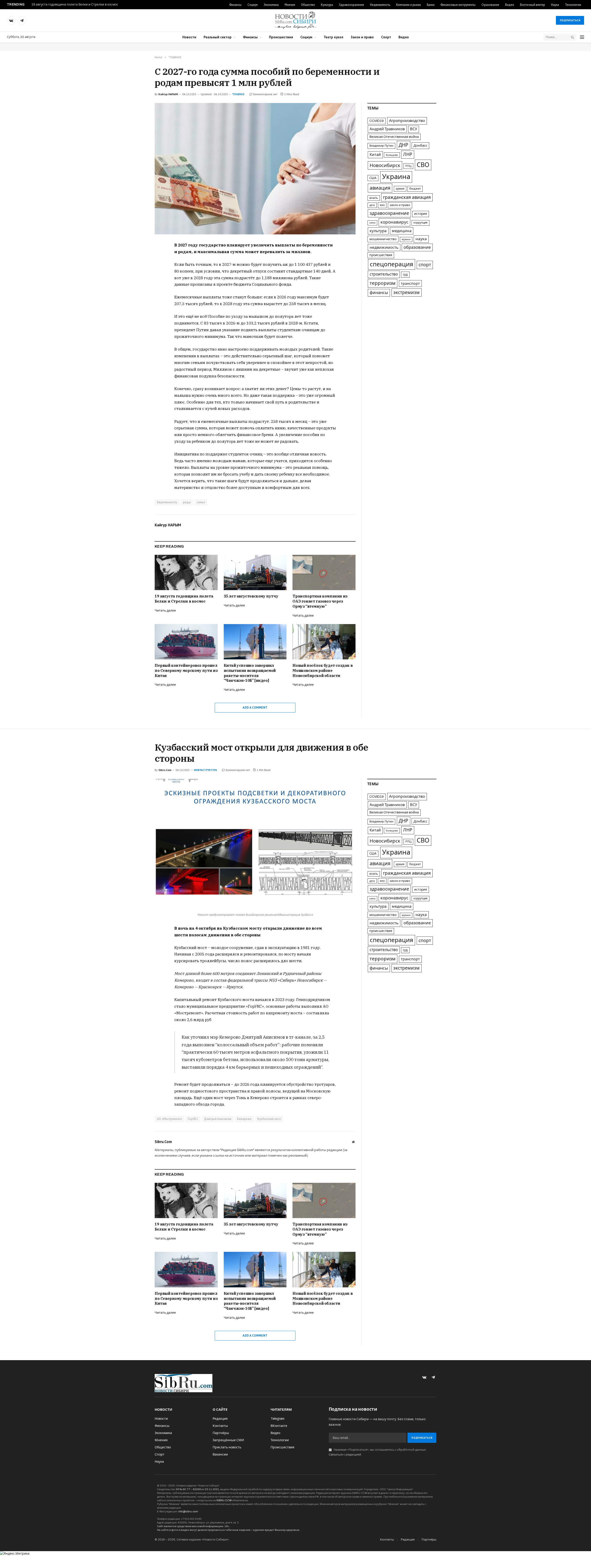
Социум (252, 5)
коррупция (420, 222)
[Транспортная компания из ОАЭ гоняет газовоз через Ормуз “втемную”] (324, 572)
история (420, 213)
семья (201, 502)
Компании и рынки (408, 5)
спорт (425, 264)
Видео (509, 5)
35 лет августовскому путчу (251, 596)
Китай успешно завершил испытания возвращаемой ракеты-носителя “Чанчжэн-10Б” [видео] (250, 673)
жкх (382, 205)
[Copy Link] (138, 277)
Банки (430, 5)
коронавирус (394, 222)
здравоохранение (389, 213)
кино (372, 222)
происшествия (380, 255)
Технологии (573, 5)
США (373, 178)
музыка (406, 239)
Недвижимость (380, 5)
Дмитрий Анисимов (217, 1119)
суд (405, 274)
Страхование (490, 5)
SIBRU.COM (224, 1500)
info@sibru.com (188, 1511)
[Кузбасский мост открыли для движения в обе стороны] (255, 844)
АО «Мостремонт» (169, 1119)
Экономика (271, 5)
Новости (189, 37)
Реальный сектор (218, 37)
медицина (401, 231)
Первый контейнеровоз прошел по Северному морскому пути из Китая (186, 670)
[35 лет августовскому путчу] (255, 572)
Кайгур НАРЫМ (168, 94)
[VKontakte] (138, 256)
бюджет (415, 188)
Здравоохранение (351, 5)
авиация (380, 188)
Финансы (235, 5)
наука (421, 239)
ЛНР (407, 154)
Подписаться (570, 20)
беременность (167, 502)
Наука (555, 5)
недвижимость (384, 247)
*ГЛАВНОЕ (238, 94)
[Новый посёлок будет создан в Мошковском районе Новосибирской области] (324, 641)
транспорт (410, 283)
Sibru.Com (164, 770)
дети (372, 205)
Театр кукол (333, 37)
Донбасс (420, 145)
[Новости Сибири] (295, 20)
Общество (308, 5)
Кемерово (244, 1119)
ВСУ (413, 129)
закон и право (400, 205)
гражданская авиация (407, 197)
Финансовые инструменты (458, 5)
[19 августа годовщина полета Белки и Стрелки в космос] (186, 572)
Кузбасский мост (269, 1119)
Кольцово (392, 155)
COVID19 (376, 121)
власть (373, 198)
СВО (423, 164)
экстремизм (406, 292)
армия (400, 188)
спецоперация (391, 264)
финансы (379, 292)
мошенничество (383, 239)
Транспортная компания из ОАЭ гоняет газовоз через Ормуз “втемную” (319, 601)
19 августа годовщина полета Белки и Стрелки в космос (74, 4)
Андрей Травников (387, 129)
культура (378, 231)
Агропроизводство (407, 120)
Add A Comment (255, 708)
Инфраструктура (205, 770)
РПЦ (408, 166)
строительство (384, 274)
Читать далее (165, 610)
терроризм (382, 283)
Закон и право (362, 37)
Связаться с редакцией (345, 1454)
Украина (396, 176)
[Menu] (582, 37)
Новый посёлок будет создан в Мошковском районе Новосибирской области (322, 670)
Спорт (386, 37)
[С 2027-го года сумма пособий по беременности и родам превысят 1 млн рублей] (255, 168)
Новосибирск (385, 165)
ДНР (403, 145)
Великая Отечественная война (394, 137)
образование (417, 247)
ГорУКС (193, 1119)
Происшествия (281, 37)
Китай (375, 155)
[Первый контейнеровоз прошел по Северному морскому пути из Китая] (186, 641)
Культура (327, 5)
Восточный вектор (532, 5)
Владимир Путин (381, 145)
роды (187, 502)
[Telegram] (138, 267)
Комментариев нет (265, 94)
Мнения (290, 5)
